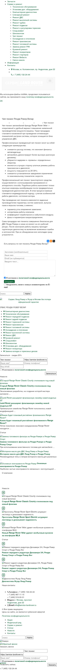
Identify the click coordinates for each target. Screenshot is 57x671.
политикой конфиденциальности (34, 277)
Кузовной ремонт (20, 49)
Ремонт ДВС (18, 17)
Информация (13, 62)
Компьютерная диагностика (25, 12)
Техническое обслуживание (25, 6)
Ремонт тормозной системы (17, 322)
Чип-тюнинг (18, 36)
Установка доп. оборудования (26, 9)
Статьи (10, 627)
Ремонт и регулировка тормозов (26, 28)
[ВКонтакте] (48, 241)
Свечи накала (19, 60)
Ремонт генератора (13, 348)
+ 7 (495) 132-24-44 (21, 74)
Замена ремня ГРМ (21, 46)
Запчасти (11, 1)
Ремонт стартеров (20, 54)
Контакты (11, 65)
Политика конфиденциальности (16, 615)
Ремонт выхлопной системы (25, 20)
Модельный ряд (16, 123)
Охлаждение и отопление (24, 38)
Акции (9, 619)
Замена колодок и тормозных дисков (21, 351)
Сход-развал (18, 30)
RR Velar (38, 123)
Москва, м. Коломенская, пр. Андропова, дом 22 (33, 69)
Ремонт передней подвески (17, 316)
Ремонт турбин (19, 22)
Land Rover (29, 123)
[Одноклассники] (51, 241)
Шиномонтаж (18, 33)
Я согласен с (28, 277)
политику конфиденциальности (39, 96)
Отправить (9, 281)
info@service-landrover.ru (25, 605)
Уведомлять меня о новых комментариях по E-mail (27, 285)
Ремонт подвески (20, 25)
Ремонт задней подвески (16, 319)
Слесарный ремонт (21, 14)
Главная (5, 123)
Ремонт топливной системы (25, 44)
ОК (1, 100)
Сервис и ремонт (14, 4)
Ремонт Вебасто (20, 57)
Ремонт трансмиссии (22, 41)
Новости (10, 630)
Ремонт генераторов (21, 52)
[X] (54, 241)
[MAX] (3, 662)
